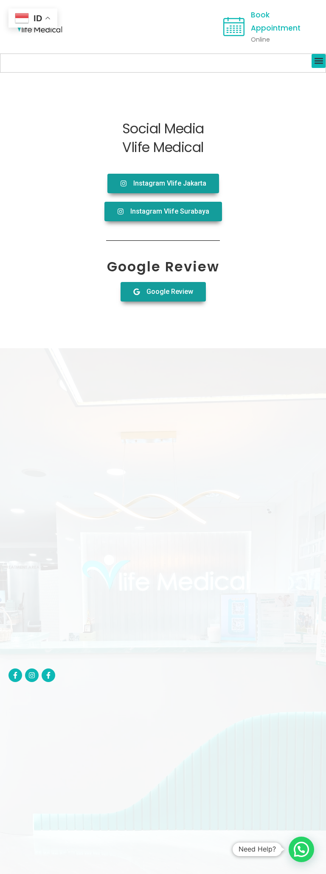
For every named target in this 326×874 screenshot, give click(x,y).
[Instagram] (32, 675)
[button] (319, 61)
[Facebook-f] (15, 675)
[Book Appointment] (233, 26)
